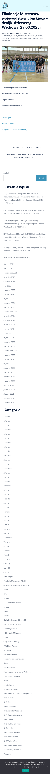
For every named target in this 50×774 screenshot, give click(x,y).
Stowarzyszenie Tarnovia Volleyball (17, 672)
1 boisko (6, 416)
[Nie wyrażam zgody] (47, 766)
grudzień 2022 (9, 368)
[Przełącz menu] (47, 5)
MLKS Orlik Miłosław (12, 633)
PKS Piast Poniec (10, 646)
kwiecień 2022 (9, 381)
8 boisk (14, 36)
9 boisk (6, 555)
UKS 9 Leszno (8, 698)
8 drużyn (6, 551)
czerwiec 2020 (9, 402)
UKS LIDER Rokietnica (12, 724)
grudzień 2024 (9, 303)
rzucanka (7, 650)
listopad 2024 (9, 307)
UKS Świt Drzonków (11, 732)
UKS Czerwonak (10, 706)
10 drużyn (7, 421)
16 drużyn (7, 442)
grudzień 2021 (9, 389)
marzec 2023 (8, 359)
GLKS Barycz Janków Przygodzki (16, 585)
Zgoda (25, 770)
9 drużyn (6, 559)
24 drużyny (7, 468)
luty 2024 (7, 333)
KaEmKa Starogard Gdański (14, 620)
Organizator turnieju (11, 641)
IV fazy (6, 607)
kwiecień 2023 (9, 355)
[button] (42, 6)
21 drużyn (7, 460)
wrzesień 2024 (9, 316)
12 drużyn (7, 425)
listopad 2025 (9, 268)
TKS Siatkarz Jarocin (11, 676)
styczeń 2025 (8, 299)
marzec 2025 (8, 294)
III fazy (39, 36)
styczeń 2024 (8, 337)
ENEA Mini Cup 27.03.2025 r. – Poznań (26, 147)
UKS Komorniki (9, 719)
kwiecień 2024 (9, 324)
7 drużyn (6, 542)
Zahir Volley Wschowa (12, 750)
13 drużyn (7, 429)
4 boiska (6, 499)
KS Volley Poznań (10, 628)
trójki (5, 680)
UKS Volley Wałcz (10, 741)
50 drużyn (7, 516)
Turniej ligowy (26, 38)
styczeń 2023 (8, 363)
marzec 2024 (8, 329)
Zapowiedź (7, 754)
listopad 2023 (9, 346)
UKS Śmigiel (8, 728)
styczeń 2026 (8, 264)
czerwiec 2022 (9, 376)
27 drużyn (7, 473)
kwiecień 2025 (9, 290)
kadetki (6, 615)
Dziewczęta (30, 36)
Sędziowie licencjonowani (13, 659)
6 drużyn (6, 529)
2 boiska (6, 451)
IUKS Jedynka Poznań (12, 602)
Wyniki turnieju (8, 123)
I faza (5, 589)
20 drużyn (7, 455)
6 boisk (6, 525)
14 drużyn (7, 434)
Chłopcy (6, 563)
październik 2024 (10, 312)
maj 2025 (7, 286)
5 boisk (6, 507)
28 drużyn (7, 477)
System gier (6, 117)
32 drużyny (7, 490)
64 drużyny (7, 538)
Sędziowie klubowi (10, 38)
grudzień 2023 (9, 342)
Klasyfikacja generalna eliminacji (14, 129)
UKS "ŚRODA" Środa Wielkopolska (17, 693)
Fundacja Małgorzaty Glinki (14, 581)
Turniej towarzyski (10, 689)
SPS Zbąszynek (9, 667)
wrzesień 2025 (9, 277)
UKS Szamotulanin (10, 737)
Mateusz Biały (13, 33)
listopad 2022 (9, 372)
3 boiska (6, 481)
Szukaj (6, 173)
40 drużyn (6, 36)
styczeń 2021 (8, 394)
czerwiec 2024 (9, 320)
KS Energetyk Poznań (12, 624)
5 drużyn (6, 512)
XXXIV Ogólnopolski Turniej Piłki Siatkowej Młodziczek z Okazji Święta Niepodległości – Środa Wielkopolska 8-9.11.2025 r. (23, 223)
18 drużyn (7, 447)
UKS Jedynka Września (12, 711)
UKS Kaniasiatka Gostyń (13, 715)
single (5, 663)
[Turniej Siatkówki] (12, 6)
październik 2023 (10, 351)
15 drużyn (7, 438)
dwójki (21, 36)
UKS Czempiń (9, 702)
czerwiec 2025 (9, 281)
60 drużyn (7, 533)
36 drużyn (7, 494)
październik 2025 (10, 273)
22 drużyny (7, 464)
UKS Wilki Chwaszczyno (13, 745)
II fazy (5, 594)
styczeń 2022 (8, 385)
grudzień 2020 (9, 398)
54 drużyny (7, 520)
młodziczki (7, 637)
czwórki (6, 568)
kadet (5, 611)
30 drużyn (7, 486)
